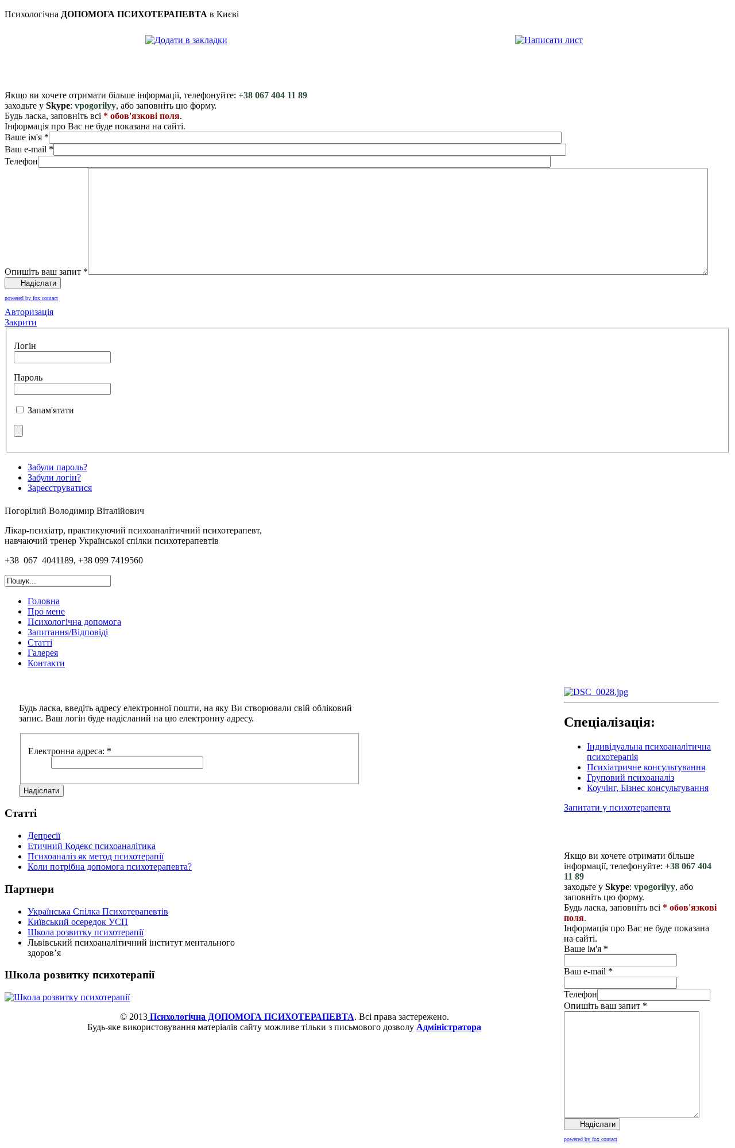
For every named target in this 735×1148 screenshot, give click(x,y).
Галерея (43, 653)
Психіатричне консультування (646, 767)
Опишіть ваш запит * (46, 272)
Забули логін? (54, 477)
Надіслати (41, 790)
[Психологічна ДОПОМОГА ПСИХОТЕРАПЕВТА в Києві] (186, 40)
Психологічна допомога (74, 622)
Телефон (21, 161)
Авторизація (29, 312)
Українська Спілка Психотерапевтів (98, 911)
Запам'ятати (51, 410)
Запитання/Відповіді (68, 632)
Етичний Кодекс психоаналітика (92, 846)
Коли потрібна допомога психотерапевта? (110, 866)
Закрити (21, 322)
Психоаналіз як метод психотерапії (96, 856)
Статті (40, 642)
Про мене (46, 611)
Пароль (28, 377)
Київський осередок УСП (78, 922)
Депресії (44, 835)
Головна (44, 601)
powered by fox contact (31, 298)
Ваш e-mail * (29, 149)
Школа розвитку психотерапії (86, 932)
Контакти (46, 663)
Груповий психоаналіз (630, 777)
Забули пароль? (57, 467)
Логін (25, 346)
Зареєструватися (60, 488)
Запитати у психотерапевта (617, 807)
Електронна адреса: (69, 751)
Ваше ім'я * (27, 137)
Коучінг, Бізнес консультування (648, 788)
